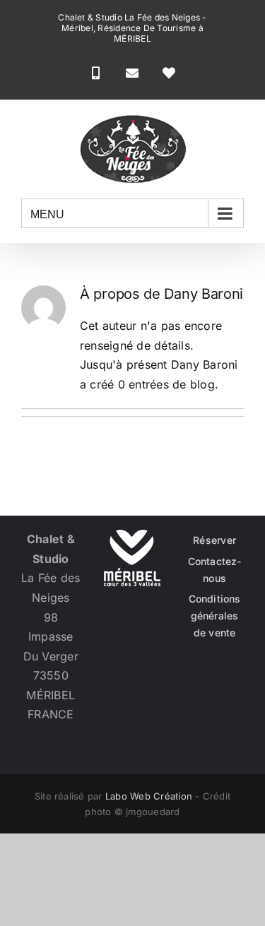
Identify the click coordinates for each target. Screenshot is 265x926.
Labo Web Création (148, 796)
